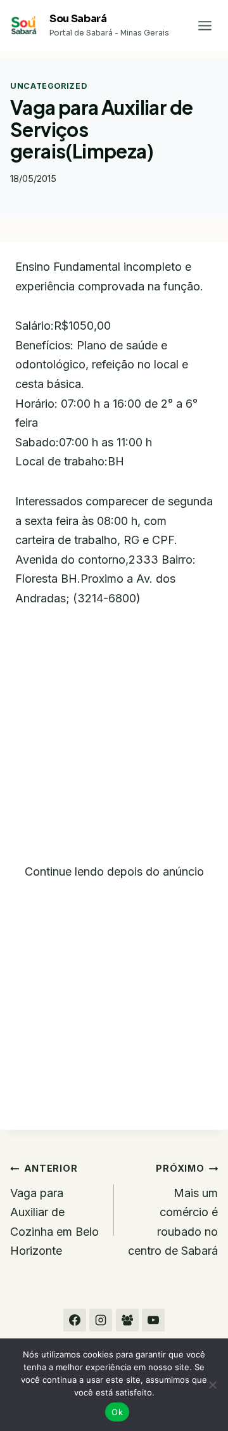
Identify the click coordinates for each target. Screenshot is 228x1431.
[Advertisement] (114, 743)
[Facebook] (74, 1320)
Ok (117, 1412)
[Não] (212, 1384)
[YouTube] (153, 1320)
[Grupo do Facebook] (127, 1320)
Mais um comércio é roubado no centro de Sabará (173, 1210)
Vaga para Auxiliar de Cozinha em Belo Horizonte (54, 1210)
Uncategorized (48, 86)
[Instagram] (100, 1320)
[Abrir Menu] (204, 25)
